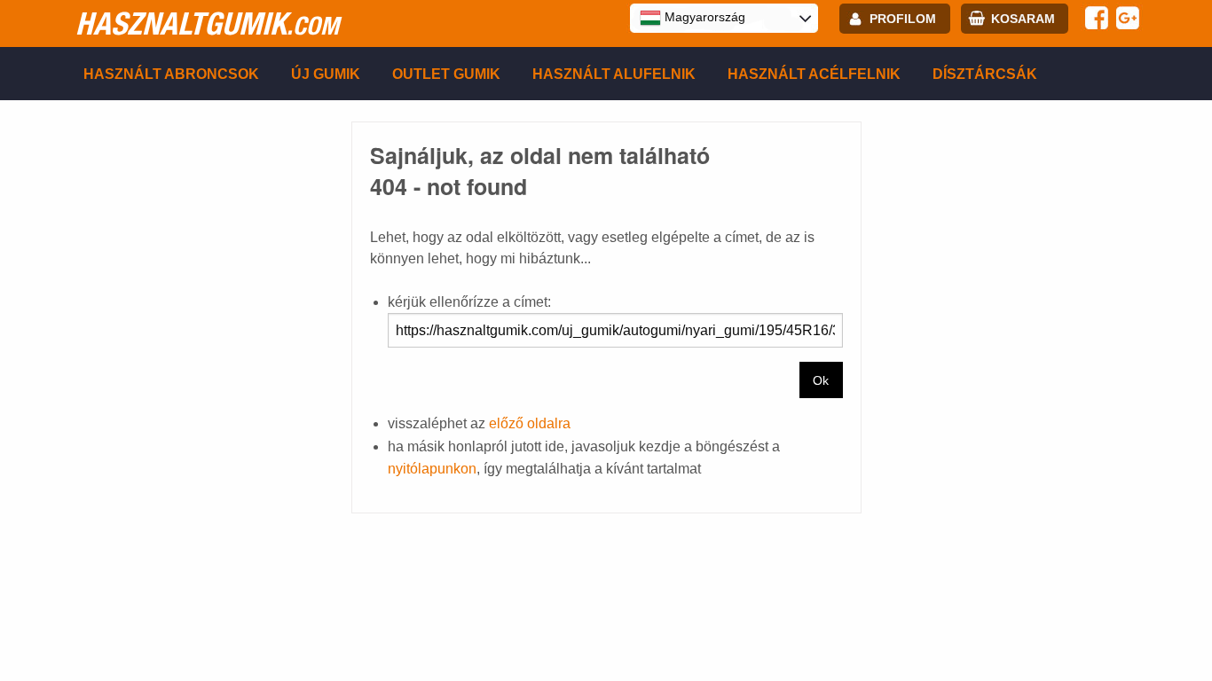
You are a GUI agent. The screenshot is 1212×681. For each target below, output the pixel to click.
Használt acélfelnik (814, 74)
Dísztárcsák (985, 74)
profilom (903, 19)
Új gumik (325, 74)
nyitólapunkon (432, 468)
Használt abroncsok (171, 74)
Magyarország (703, 17)
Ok (821, 380)
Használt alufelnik (614, 74)
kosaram (1023, 19)
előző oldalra (530, 423)
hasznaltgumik (207, 23)
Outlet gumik (446, 74)
